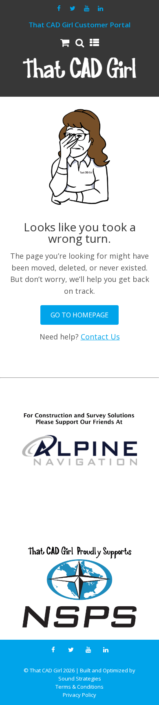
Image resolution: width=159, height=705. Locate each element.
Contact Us (100, 336)
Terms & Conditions (79, 686)
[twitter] (72, 8)
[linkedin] (100, 8)
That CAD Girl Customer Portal (79, 24)
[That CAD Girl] (79, 68)
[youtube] (86, 8)
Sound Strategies (79, 678)
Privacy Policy (79, 694)
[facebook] (59, 8)
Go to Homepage (79, 314)
